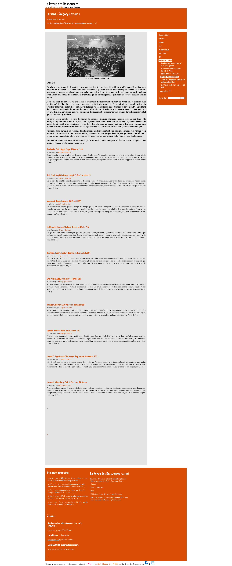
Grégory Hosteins (64, 152)
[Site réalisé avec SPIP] (91, 564)
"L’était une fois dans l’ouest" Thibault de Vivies (171, 69)
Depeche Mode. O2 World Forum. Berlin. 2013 (63, 330)
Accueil (47, 7)
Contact (98, 564)
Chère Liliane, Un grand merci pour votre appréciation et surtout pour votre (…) (68, 479)
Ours (92, 491)
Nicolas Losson (69, 549)
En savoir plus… (117, 481)
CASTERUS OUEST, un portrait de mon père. (63, 545)
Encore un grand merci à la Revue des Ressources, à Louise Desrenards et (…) (68, 503)
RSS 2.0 (118, 564)
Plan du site (106, 564)
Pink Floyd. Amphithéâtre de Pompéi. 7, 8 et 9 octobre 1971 (69, 175)
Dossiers (161, 42)
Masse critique (164, 50)
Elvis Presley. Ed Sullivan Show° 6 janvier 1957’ (64, 279)
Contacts (94, 484)
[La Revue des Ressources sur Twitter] (153, 564)
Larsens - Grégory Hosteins (169, 77)
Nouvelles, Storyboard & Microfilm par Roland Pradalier (172, 81)
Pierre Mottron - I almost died (58, 535)
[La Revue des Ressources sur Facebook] (146, 564)
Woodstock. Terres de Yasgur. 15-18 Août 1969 (64, 201)
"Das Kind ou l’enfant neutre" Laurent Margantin (171, 64)
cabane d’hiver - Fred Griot (169, 74)
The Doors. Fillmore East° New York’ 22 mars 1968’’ (66, 305)
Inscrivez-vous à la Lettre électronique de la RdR (109, 497)
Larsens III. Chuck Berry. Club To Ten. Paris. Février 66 (67, 382)
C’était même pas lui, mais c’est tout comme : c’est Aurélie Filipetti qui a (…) (68, 497)
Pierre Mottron (68, 540)
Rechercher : (163, 98)
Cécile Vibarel (67, 530)
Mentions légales (97, 487)
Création (162, 39)
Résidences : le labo (57, 7)
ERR (160, 57)
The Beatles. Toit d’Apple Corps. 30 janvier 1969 (65, 149)
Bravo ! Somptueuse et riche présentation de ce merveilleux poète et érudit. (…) (67, 485)
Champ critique (164, 35)
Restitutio (162, 53)
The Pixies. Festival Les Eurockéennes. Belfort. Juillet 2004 (68, 253)
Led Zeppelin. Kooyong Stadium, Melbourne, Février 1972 (68, 227)
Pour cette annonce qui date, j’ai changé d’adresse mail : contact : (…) (66, 491)
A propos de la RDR (165, 91)
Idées (160, 46)
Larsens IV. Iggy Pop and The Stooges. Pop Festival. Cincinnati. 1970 (72, 356)
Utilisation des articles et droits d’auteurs (106, 494)
